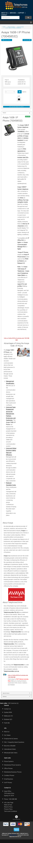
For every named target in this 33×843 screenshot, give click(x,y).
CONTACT (4, 15)
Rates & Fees (8, 805)
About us (6, 731)
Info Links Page (8, 802)
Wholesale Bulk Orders (10, 753)
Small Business (8, 779)
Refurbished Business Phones (13, 772)
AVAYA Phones (20, 27)
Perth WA (7, 723)
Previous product (7, 40)
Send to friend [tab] (6, 693)
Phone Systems (9, 761)
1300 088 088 (13, 799)
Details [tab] (4, 112)
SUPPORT (21, 13)
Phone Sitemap (13, 835)
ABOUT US (4, 13)
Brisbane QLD (8, 719)
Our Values (7, 735)
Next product (26, 40)
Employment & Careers (11, 738)
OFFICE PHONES (11, 27)
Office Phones (8, 768)
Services (13, 13)
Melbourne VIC (8, 716)
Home (4, 27)
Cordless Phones (9, 775)
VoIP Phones (8, 782)
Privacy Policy (8, 809)
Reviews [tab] (5, 696)
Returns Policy (8, 807)
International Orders (10, 749)
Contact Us (7, 709)
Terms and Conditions (10, 811)
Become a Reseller (9, 746)
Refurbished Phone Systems (12, 765)
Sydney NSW (8, 712)
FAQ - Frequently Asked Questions (14, 742)
